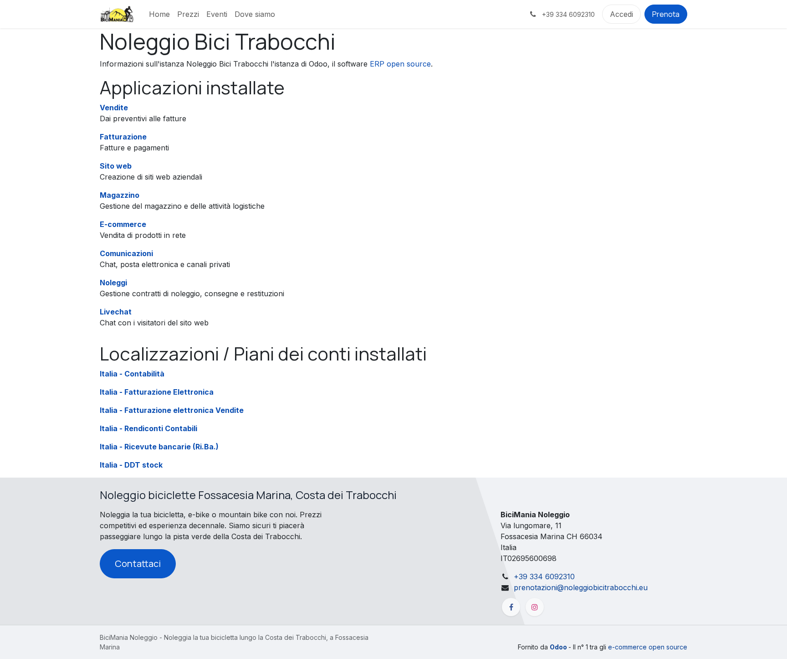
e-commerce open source (647, 647)
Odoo (559, 647)
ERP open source (400, 63)
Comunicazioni (126, 253)
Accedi (621, 14)
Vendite (114, 107)
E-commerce (123, 224)
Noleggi (113, 282)
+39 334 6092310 (544, 576)
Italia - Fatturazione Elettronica (157, 391)
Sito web (116, 165)
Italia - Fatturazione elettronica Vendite (172, 410)
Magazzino (119, 195)
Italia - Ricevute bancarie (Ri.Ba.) (159, 446)
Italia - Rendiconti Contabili (148, 428)
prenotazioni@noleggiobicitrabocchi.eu (581, 587)
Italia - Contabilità (132, 373)
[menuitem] (159, 14)
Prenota (666, 14)
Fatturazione (123, 136)
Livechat (116, 311)
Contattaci (138, 563)
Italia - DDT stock (131, 464)
